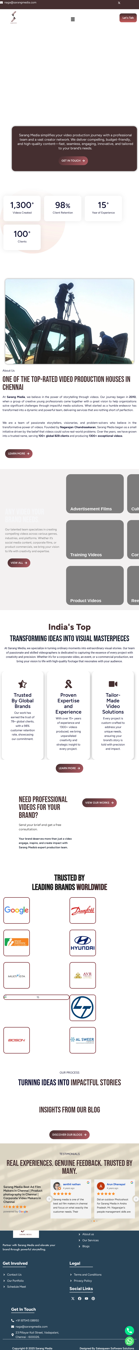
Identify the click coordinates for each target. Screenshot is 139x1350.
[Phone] (129, 1330)
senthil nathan (72, 1184)
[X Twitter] (119, 2)
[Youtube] (130, 2)
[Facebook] (124, 2)
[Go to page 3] (96, 1221)
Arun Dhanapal (116, 1184)
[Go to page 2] (94, 1221)
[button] (72, 19)
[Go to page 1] (91, 1221)
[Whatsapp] (129, 1341)
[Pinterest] (136, 2)
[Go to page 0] (88, 1221)
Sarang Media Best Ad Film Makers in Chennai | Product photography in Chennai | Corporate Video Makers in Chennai (22, 1194)
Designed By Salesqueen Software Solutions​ (107, 1348)
